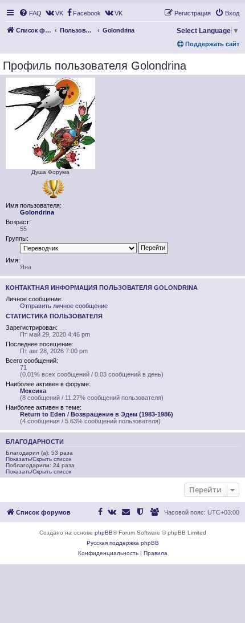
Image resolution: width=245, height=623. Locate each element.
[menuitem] (30, 13)
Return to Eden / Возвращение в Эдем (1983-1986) (96, 414)
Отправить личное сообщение (64, 305)
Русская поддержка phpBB (123, 543)
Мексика (33, 390)
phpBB (104, 532)
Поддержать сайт (211, 44)
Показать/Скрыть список (38, 459)
